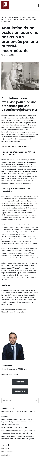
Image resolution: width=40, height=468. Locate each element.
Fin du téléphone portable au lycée (14, 427)
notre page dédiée (19, 312)
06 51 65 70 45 (20, 391)
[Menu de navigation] (36, 5)
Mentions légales (8, 466)
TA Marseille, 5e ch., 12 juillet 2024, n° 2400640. (20, 147)
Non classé (5, 448)
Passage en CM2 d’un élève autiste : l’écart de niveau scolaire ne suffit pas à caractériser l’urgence (18, 413)
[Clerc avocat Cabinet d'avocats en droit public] (5, 5)
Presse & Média (7, 452)
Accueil (3, 17)
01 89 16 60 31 (20, 382)
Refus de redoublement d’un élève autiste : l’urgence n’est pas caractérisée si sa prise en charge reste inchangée (18, 421)
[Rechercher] (36, 400)
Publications (12, 17)
